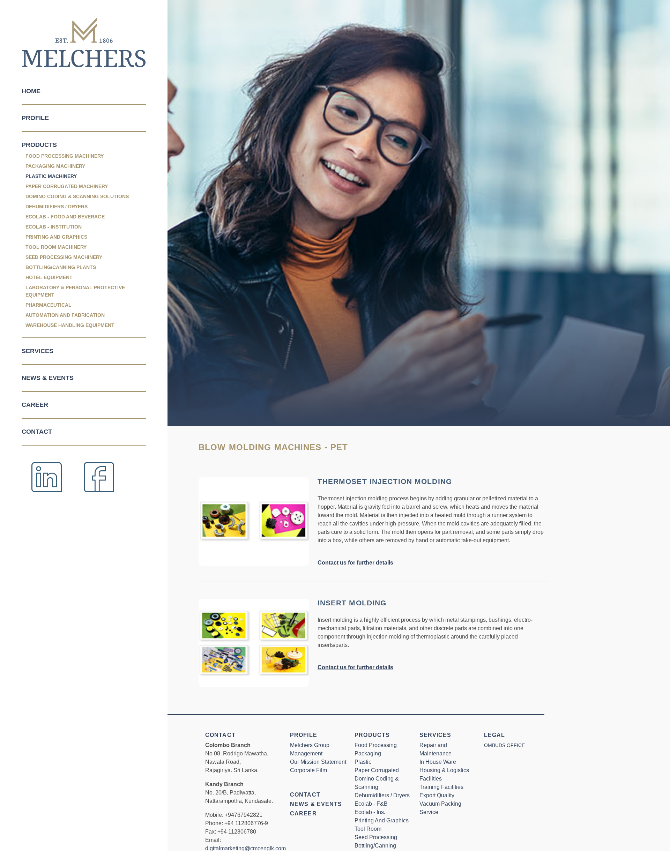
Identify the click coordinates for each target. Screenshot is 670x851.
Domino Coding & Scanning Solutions (77, 196)
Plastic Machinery (51, 176)
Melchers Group (309, 745)
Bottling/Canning (375, 846)
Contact (37, 431)
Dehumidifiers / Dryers (56, 206)
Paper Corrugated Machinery (66, 186)
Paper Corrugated (377, 770)
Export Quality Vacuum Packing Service (440, 803)
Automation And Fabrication (65, 315)
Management (306, 753)
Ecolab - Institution (53, 227)
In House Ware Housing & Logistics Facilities (444, 770)
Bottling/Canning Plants (60, 267)
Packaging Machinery (55, 166)
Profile (35, 117)
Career (35, 404)
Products (39, 144)
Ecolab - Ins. (370, 812)
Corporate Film (308, 770)
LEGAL (494, 735)
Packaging (368, 753)
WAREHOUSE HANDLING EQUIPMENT (69, 325)
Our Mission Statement (318, 762)
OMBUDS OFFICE (504, 745)
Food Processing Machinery (64, 156)
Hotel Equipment (49, 277)
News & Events (48, 377)
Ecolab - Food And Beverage (65, 216)
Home (31, 91)
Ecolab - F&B (371, 804)
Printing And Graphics (56, 237)
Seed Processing (376, 837)
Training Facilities (441, 787)
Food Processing (376, 745)
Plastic (363, 762)
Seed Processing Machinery (63, 257)
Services (37, 351)
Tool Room (368, 829)
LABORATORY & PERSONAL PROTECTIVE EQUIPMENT (75, 291)
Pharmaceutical (48, 305)
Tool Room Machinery (56, 247)
